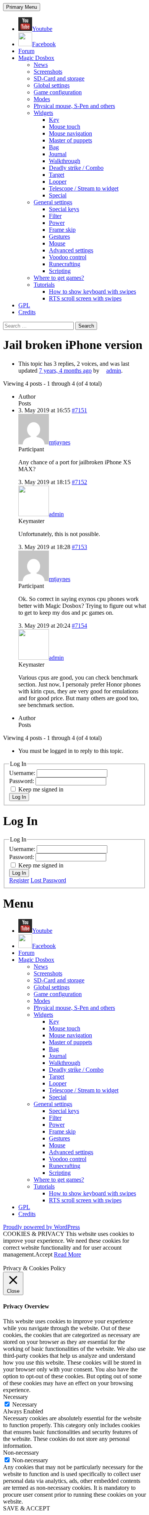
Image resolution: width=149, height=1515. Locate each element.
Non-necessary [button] (21, 1452)
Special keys (64, 209)
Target (56, 174)
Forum (26, 51)
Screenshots (48, 71)
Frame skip (62, 229)
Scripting (60, 271)
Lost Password (48, 880)
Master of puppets (70, 140)
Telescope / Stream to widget (83, 188)
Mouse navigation (70, 133)
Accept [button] (43, 1254)
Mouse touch (64, 126)
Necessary (24, 1404)
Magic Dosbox (36, 58)
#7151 (79, 410)
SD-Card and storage (59, 78)
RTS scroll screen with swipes (85, 298)
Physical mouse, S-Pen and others (74, 106)
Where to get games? (59, 278)
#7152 (79, 482)
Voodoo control (67, 257)
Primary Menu (21, 7)
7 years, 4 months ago (65, 370)
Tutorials (44, 284)
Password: (22, 781)
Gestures (59, 236)
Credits (27, 312)
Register (19, 880)
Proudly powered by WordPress (41, 1227)
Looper (57, 181)
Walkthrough (64, 161)
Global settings (52, 85)
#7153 (79, 547)
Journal (57, 154)
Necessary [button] (15, 1397)
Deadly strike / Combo (76, 168)
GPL (24, 305)
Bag (54, 147)
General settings (53, 202)
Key (54, 119)
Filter (55, 216)
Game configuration (58, 92)
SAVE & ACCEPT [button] (26, 1508)
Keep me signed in (40, 789)
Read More (67, 1254)
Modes (42, 99)
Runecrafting (64, 264)
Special (57, 195)
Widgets (43, 113)
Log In (19, 797)
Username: (23, 773)
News (41, 64)
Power (57, 223)
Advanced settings (71, 250)
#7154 (79, 625)
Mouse (57, 243)
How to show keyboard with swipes (92, 291)
